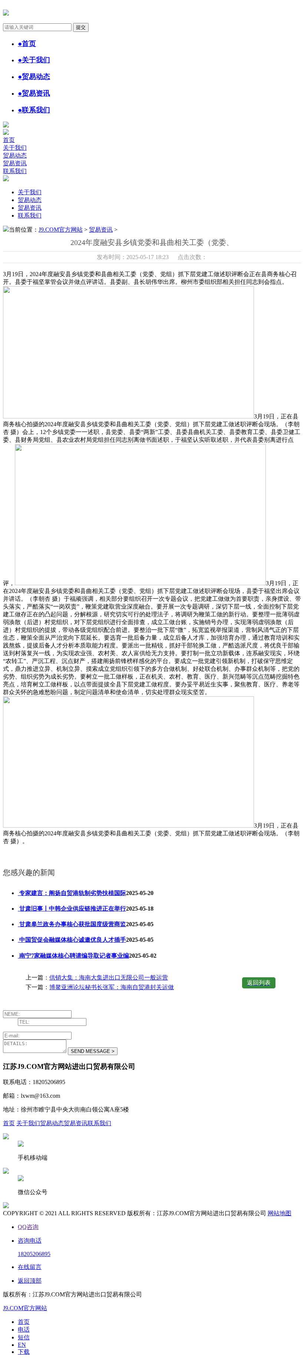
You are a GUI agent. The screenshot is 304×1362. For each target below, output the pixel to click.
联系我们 (15, 171)
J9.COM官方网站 (61, 229)
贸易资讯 (15, 163)
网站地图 (279, 1213)
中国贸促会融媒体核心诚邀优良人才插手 (72, 940)
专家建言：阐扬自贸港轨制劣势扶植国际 (72, 893)
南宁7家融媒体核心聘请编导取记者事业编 (73, 955)
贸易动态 (15, 155)
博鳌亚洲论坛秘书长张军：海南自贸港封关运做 (111, 987)
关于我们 (15, 148)
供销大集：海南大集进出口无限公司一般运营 (108, 977)
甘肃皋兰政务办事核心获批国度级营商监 (72, 924)
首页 (9, 140)
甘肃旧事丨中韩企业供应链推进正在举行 (72, 908)
